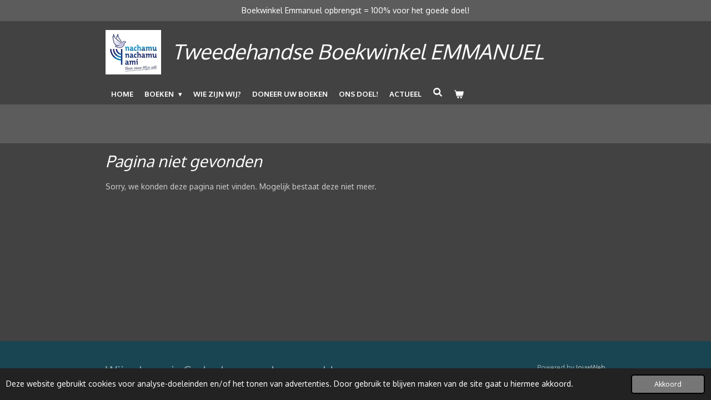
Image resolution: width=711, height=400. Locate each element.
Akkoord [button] (668, 383)
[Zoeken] (437, 92)
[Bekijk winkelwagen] (458, 93)
